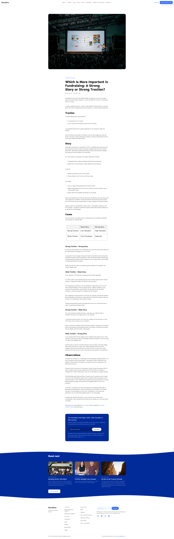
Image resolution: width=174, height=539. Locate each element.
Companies (67, 519)
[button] (64, 2)
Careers (83, 2)
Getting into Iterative (69, 513)
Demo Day (156, 2)
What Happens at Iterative (68, 510)
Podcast (83, 512)
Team (65, 522)
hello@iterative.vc (122, 536)
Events (78, 2)
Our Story (66, 516)
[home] (5, 2)
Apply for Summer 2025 (166, 2)
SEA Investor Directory (86, 515)
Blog (75, 2)
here (83, 437)
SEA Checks (83, 520)
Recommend (89, 2)
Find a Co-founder (85, 523)
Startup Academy (85, 517)
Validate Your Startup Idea (99, 2)
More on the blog (54, 491)
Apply (65, 530)
